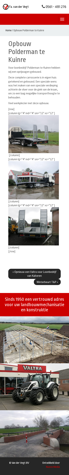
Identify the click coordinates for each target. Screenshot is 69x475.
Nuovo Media (53, 467)
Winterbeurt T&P (47, 282)
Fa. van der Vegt (19, 7)
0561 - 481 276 (55, 7)
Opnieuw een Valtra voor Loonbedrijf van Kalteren (34, 273)
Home (9, 30)
